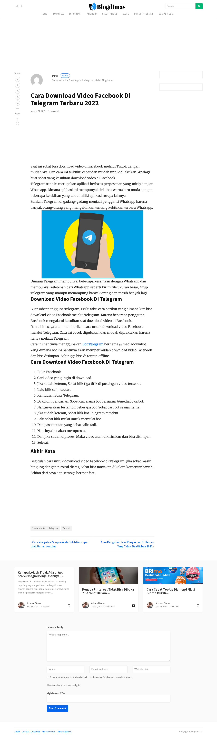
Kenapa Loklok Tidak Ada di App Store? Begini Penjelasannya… (41, 574)
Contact (25, 731)
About (17, 731)
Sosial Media (166, 13)
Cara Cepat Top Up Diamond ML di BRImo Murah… (171, 591)
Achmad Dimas (34, 603)
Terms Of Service (63, 731)
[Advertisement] (101, 24)
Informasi (75, 13)
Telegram (53, 528)
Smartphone (109, 13)
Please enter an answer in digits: (64, 685)
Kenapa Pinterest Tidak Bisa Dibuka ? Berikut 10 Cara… (108, 591)
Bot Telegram (92, 344)
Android (92, 13)
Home (44, 13)
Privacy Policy (48, 731)
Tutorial (58, 13)
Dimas (60, 75)
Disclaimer (35, 731)
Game (126, 13)
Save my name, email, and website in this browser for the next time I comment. (91, 677)
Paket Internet (143, 13)
